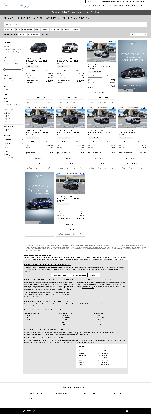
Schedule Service (60, 396)
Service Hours (59, 398)
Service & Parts (113, 5)
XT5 (101, 257)
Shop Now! (95, 12)
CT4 (28, 316)
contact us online (66, 342)
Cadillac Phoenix (53, 334)
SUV (18, 29)
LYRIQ (53, 293)
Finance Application (87, 396)
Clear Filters (45, 34)
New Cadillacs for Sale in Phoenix (47, 264)
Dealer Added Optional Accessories (32, 81)
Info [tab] (46, 70)
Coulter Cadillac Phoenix (32, 257)
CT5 (28, 317)
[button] (39, 66)
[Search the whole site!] (146, 5)
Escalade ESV (66, 317)
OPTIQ (99, 323)
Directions (110, 398)
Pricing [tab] (33, 70)
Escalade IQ (100, 317)
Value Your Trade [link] (59, 275)
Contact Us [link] (94, 275)
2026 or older (9, 29)
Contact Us (111, 396)
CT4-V (29, 319)
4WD (37, 29)
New (96, 5)
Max (14, 60)
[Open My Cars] (141, 5)
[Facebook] (127, 411)
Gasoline (45, 29)
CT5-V (29, 321)
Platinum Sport (27, 29)
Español (89, 1)
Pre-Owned (102, 5)
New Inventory (33, 396)
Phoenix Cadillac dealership (37, 283)
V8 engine (75, 29)
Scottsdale (97, 267)
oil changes (75, 332)
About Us (135, 5)
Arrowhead (90, 267)
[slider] (4, 69)
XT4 (98, 257)
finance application (88, 288)
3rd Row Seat (55, 29)
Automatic (66, 29)
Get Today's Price (39, 97)
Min (4, 60)
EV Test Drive (90, 5)
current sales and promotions (56, 304)
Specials (121, 5)
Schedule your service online (68, 334)
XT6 (104, 257)
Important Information (126, 90)
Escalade (21, 34)
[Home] (8, 6)
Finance (128, 5)
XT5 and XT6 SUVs (51, 269)
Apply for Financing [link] (78, 275)
